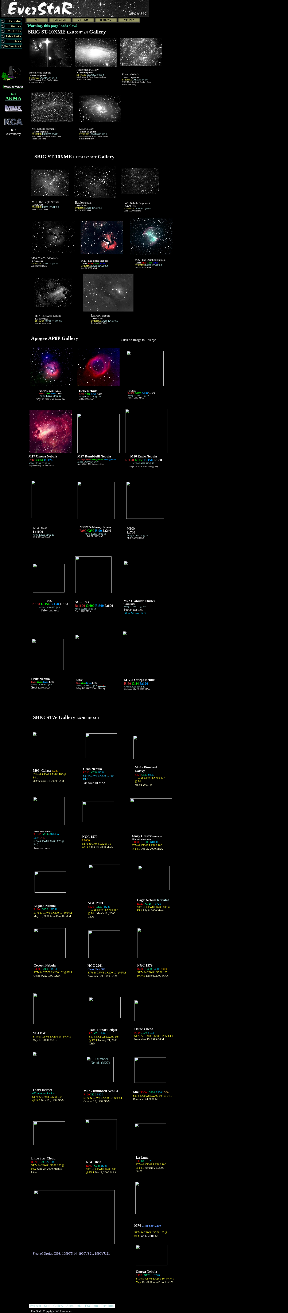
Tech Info (107, 1306)
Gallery (58, 1306)
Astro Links (74, 1306)
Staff (47, 1306)
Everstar (35, 1306)
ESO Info (91, 1306)
